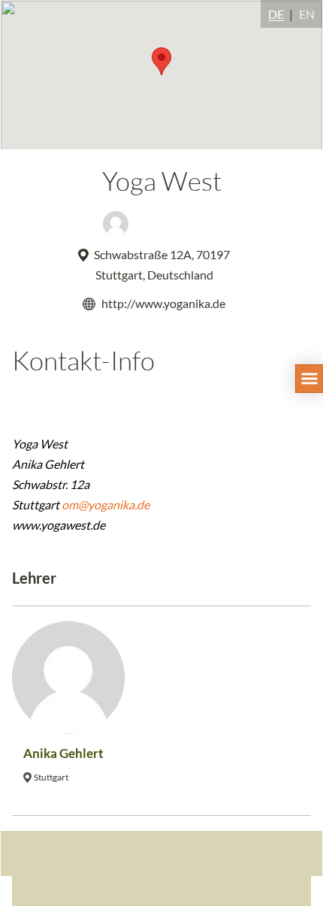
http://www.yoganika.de (163, 303)
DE (276, 14)
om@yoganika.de (105, 504)
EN (307, 14)
